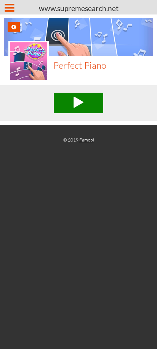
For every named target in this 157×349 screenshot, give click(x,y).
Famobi (86, 140)
